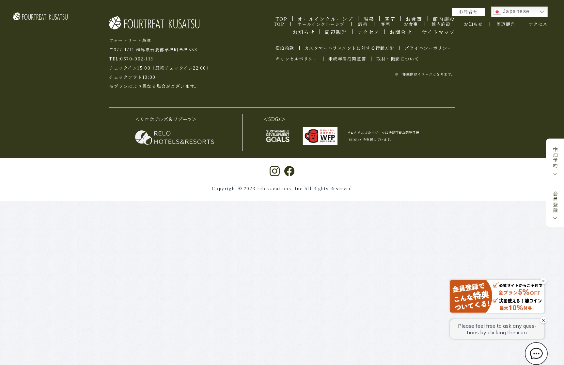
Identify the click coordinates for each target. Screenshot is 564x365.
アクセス (538, 24)
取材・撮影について (397, 59)
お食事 (411, 24)
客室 (385, 24)
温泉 (363, 24)
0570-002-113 (136, 59)
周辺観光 (505, 24)
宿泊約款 (284, 48)
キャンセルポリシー (296, 59)
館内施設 (440, 24)
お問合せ (468, 11)
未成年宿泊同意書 (347, 59)
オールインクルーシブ (321, 24)
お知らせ (473, 24)
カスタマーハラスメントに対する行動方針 (350, 48)
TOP (279, 24)
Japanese (515, 11)
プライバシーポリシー (428, 48)
